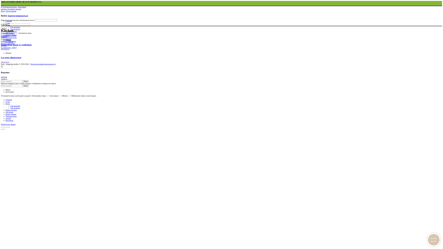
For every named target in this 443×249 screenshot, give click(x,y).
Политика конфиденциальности (43, 64)
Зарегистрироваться (18, 16)
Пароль (4, 24)
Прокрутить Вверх (8, 124)
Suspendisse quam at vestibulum (16, 45)
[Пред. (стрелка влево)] (2, 129)
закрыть (4, 77)
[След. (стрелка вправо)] (4, 129)
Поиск (26, 81)
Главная (4, 36)
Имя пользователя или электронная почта (18, 20)
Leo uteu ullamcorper (11, 57)
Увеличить (5, 49)
